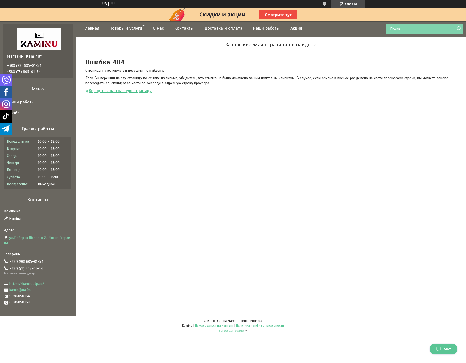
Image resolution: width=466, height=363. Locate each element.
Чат (447, 349)
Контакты (184, 28)
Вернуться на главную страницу (120, 90)
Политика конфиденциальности (260, 325)
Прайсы (15, 113)
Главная (91, 28)
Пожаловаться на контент (214, 325)
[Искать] (458, 28)
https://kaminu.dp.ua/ (26, 283)
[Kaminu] (39, 39)
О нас (158, 28)
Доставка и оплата (223, 28)
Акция (296, 28)
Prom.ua (256, 321)
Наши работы (266, 28)
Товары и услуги (126, 28)
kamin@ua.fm (20, 290)
